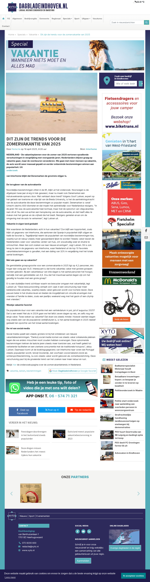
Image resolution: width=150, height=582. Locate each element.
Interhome (91, 149)
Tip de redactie (83, 409)
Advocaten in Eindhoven (127, 453)
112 (8, 19)
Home (11, 34)
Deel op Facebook (23, 411)
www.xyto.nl (28, 550)
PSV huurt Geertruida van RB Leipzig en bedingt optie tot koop (129, 435)
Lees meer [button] (10, 577)
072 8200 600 (29, 543)
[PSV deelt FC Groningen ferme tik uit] (107, 445)
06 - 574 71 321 (63, 396)
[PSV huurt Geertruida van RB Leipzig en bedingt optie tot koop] (107, 434)
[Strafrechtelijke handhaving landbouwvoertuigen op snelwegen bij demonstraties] (107, 417)
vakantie (14, 371)
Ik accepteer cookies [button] (133, 576)
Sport (76, 19)
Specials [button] (67, 19)
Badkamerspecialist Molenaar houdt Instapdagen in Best (125, 368)
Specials (21, 34)
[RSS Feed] (89, 531)
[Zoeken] (146, 22)
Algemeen (17, 19)
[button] (8, 493)
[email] (146, 237)
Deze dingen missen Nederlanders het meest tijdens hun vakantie (33, 452)
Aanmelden (83, 560)
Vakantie (33, 34)
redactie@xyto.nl (30, 546)
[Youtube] (83, 531)
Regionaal (56, 19)
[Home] (3, 18)
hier (14, 364)
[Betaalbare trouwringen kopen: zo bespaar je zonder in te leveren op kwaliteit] (107, 379)
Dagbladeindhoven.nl (43, 6)
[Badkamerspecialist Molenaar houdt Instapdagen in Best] (107, 368)
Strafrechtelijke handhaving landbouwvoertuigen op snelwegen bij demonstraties (127, 421)
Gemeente (44, 19)
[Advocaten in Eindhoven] (107, 455)
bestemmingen (34, 371)
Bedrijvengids (30, 19)
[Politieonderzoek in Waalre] (107, 393)
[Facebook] (78, 531)
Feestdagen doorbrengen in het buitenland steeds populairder (33, 435)
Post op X (53, 409)
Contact (6, 26)
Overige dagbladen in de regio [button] (125, 548)
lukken (22, 371)
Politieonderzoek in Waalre (129, 390)
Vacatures (97, 19)
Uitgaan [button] (85, 19)
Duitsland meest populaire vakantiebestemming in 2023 (81, 435)
